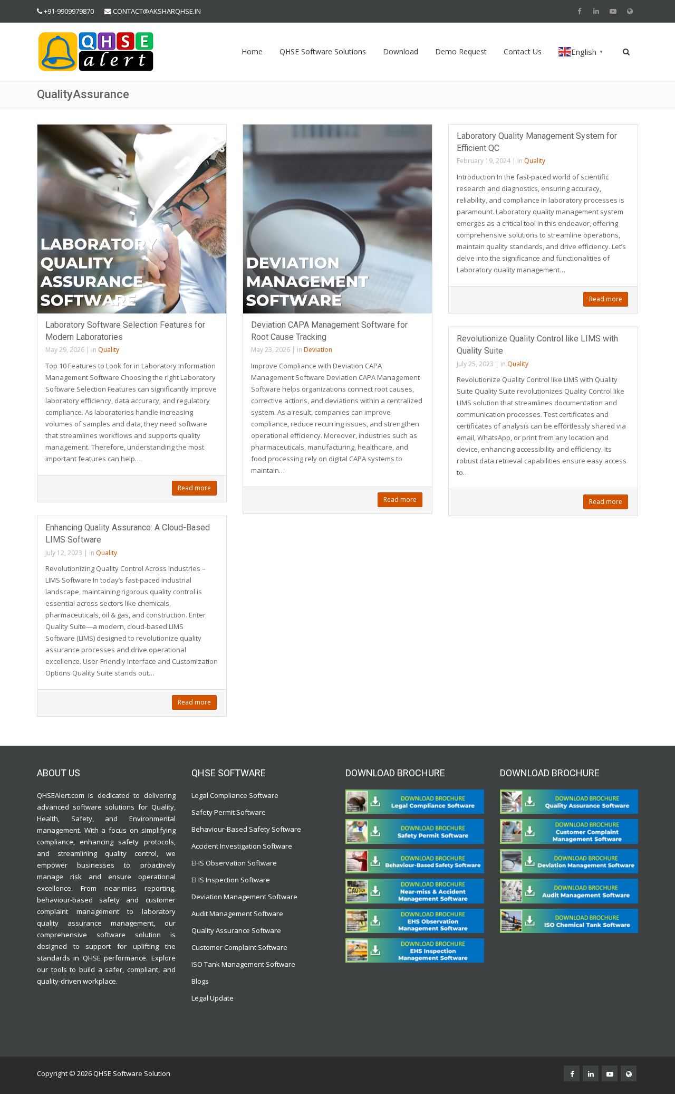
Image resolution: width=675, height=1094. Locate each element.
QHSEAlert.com (60, 795)
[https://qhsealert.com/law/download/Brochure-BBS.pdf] (414, 860)
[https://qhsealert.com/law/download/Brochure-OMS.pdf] (414, 920)
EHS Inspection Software (230, 879)
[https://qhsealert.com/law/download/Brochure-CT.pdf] (414, 801)
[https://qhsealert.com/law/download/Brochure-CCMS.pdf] (569, 830)
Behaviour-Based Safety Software (246, 829)
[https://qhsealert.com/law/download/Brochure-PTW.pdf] (414, 830)
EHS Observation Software (234, 863)
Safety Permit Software (228, 812)
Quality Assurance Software (236, 930)
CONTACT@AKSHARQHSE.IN (157, 11)
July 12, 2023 (63, 552)
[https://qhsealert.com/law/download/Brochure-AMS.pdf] (569, 890)
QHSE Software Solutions (322, 51)
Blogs (200, 981)
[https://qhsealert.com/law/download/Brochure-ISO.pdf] (569, 920)
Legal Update (212, 998)
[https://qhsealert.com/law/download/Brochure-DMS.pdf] (569, 860)
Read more (194, 487)
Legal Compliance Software (234, 795)
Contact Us (523, 51)
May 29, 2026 (64, 349)
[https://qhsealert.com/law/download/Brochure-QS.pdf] (569, 801)
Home (252, 51)
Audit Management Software (237, 913)
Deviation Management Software (244, 896)
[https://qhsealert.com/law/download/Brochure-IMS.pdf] (414, 950)
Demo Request (461, 51)
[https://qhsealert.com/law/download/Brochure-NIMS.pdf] (414, 890)
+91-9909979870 (69, 11)
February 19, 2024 (483, 160)
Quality (108, 349)
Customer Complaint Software (239, 947)
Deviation (318, 349)
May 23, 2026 (270, 349)
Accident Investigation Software (241, 846)
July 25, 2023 (475, 363)
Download (400, 51)
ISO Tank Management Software (244, 964)
